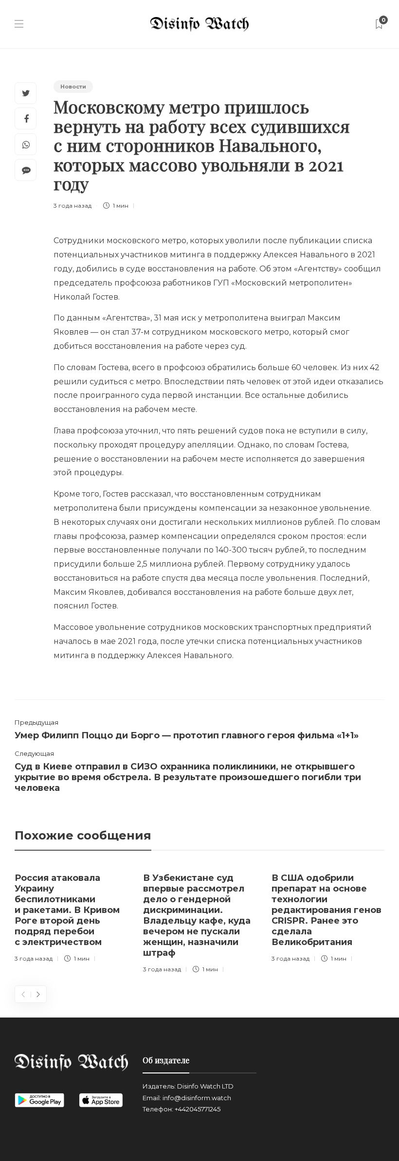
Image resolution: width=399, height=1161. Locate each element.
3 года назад (72, 205)
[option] (71, 915)
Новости (73, 86)
